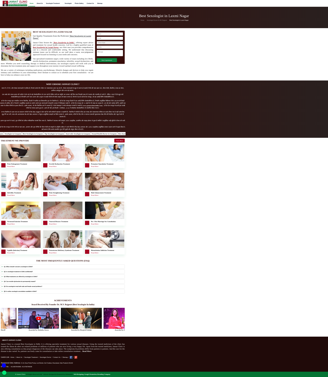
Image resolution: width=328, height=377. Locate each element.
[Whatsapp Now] (4, 373)
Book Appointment (107, 60)
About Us (40, 3)
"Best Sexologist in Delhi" (64, 43)
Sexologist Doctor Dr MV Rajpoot (157, 20)
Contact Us (90, 3)
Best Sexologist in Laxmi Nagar (46, 47)
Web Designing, (79, 374)
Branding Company (103, 374)
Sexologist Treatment (53, 3)
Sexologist (68, 3)
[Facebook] (71, 357)
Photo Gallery (79, 3)
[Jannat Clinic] (15, 3)
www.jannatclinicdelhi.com (92, 105)
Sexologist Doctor (45, 357)
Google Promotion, (90, 374)
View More (119, 141)
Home (31, 3)
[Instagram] (75, 357)
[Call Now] (4, 366)
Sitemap (99, 3)
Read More (87, 351)
